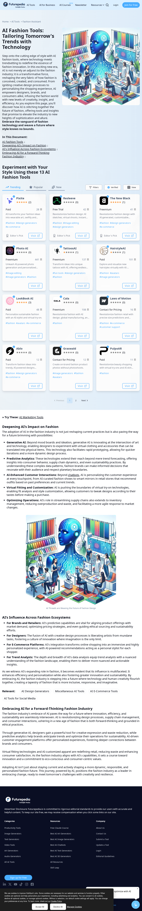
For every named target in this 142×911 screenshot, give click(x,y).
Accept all (40, 906)
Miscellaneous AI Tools (69, 691)
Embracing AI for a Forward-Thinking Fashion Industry (25, 154)
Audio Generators (12, 856)
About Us (100, 828)
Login (115, 5)
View (134, 187)
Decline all (58, 906)
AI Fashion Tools (12, 142)
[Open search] (107, 5)
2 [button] (75, 400)
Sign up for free (18, 877)
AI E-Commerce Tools (104, 691)
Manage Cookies (74, 906)
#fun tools (58, 273)
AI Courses (65, 4)
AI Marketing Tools (31, 417)
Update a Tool (102, 845)
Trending (15, 187)
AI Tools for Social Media (20, 698)
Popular (38, 187)
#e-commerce (13, 226)
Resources (96, 5)
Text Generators (11, 839)
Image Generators (12, 833)
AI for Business (47, 5)
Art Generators (11, 850)
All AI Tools (9, 862)
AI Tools (31, 5)
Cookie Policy (56, 901)
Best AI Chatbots (58, 845)
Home (5, 21)
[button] (59, 400)
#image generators (16, 276)
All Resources (56, 862)
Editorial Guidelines (105, 856)
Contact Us (101, 833)
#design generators (26, 222)
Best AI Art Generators (60, 833)
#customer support (110, 327)
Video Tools (9, 845)
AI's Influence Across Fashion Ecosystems (29, 149)
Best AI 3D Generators (60, 856)
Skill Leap (54, 867)
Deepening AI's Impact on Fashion (24, 145)
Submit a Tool (102, 839)
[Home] (14, 5)
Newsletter (81, 5)
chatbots (73, 475)
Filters (96, 187)
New (58, 187)
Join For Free (131, 5)
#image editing (71, 222)
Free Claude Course (59, 828)
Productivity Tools (12, 828)
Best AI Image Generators (62, 839)
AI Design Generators (35, 691)
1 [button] (69, 400)
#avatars (114, 273)
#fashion (10, 222)
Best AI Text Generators (61, 850)
